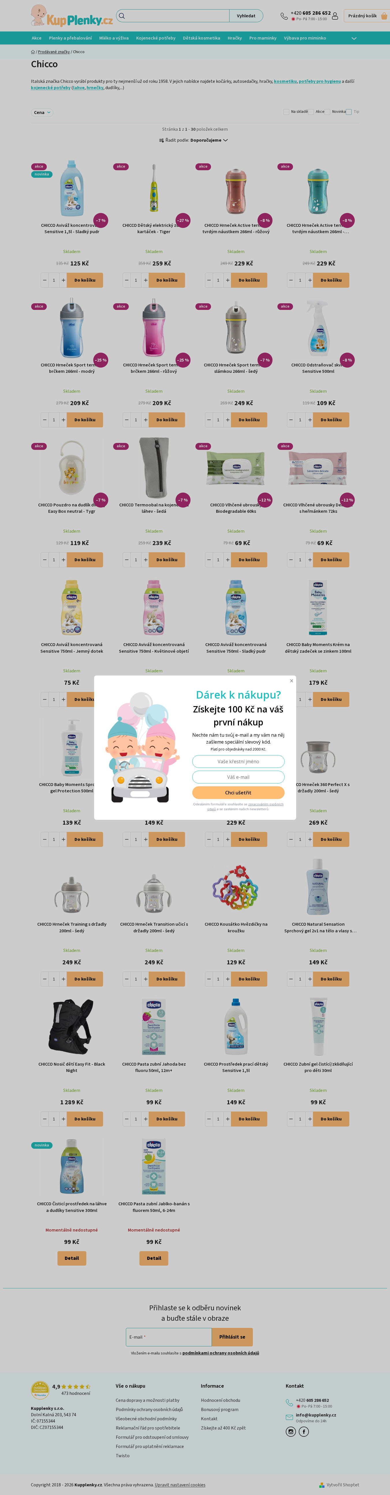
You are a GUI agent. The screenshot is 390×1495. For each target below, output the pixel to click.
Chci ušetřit (238, 792)
